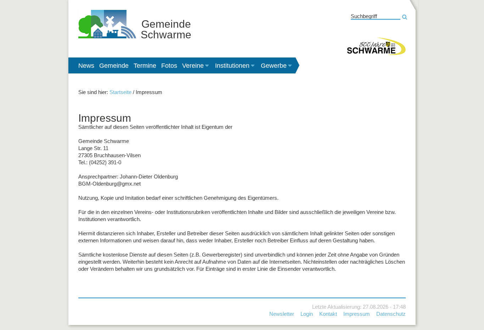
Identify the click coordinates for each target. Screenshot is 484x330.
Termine (145, 65)
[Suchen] (404, 17)
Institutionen (232, 65)
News (86, 65)
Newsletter (281, 314)
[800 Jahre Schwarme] (376, 46)
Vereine (193, 65)
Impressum (356, 314)
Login (306, 314)
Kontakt (328, 314)
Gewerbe (274, 65)
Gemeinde (114, 65)
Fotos (169, 65)
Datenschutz (391, 314)
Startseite (120, 92)
